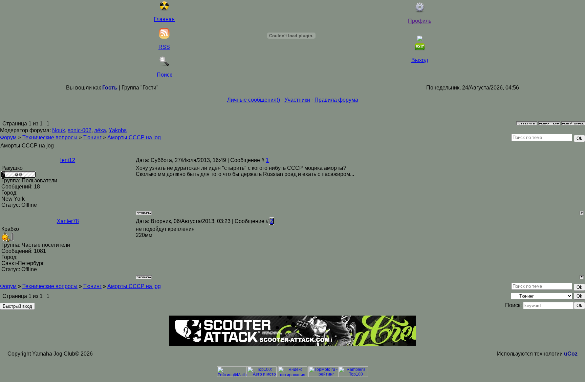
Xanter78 (68, 221)
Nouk (58, 130)
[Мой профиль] (419, 11)
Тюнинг (92, 137)
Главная (164, 19)
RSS (164, 47)
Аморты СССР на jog (134, 137)
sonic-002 (79, 130)
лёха (100, 130)
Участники (297, 100)
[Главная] (164, 9)
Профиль (419, 21)
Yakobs (118, 130)
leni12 (67, 160)
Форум (8, 137)
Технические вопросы (50, 137)
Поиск (164, 75)
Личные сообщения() (253, 100)
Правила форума (336, 100)
